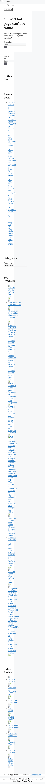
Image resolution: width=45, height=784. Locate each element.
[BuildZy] (11, 717)
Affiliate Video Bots (11, 580)
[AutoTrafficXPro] (14, 303)
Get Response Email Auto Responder (12, 398)
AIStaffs (11, 681)
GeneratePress (35, 775)
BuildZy (11, 719)
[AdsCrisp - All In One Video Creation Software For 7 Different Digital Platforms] (12, 538)
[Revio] (10, 709)
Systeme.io (12, 702)
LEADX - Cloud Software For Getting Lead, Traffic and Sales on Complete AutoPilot (12, 420)
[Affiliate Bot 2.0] (11, 290)
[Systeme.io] (12, 700)
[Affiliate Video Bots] (11, 576)
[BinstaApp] (12, 734)
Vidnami (11, 744)
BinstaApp (12, 736)
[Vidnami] (11, 742)
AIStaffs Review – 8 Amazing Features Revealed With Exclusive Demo (12, 112)
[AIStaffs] (11, 679)
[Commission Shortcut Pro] (13, 313)
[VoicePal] (11, 750)
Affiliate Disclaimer (26, 779)
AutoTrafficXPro (14, 305)
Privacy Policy (27, 781)
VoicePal (11, 752)
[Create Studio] (10, 761)
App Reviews (9, 5)
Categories (8, 263)
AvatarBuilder (13, 727)
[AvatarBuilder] (13, 725)
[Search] (5, 47)
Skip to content (5, 1)
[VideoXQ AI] (12, 690)
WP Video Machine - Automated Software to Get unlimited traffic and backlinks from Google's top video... (12, 496)
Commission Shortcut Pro (13, 317)
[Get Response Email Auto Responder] (12, 392)
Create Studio (10, 764)
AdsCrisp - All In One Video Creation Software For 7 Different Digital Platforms (12, 552)
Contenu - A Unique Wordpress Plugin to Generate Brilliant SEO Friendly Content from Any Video (12, 364)
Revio (10, 711)
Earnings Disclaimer (10, 779)
